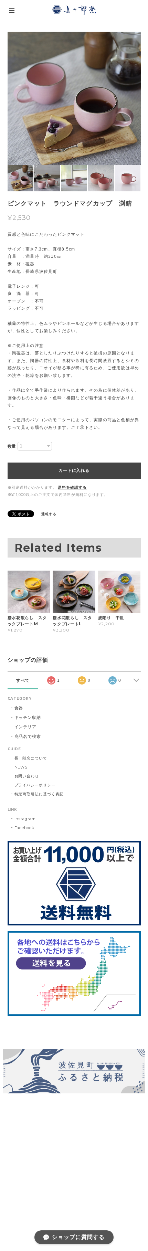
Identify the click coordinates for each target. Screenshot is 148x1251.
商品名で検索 (27, 736)
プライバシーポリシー (35, 785)
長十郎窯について (30, 758)
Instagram (25, 818)
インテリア (25, 726)
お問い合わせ (26, 776)
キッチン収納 (27, 717)
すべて (23, 680)
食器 (18, 707)
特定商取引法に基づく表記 (39, 794)
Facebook (24, 827)
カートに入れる (74, 470)
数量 (12, 446)
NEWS (21, 767)
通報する (48, 514)
